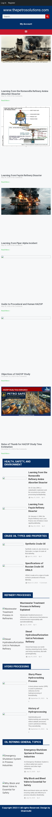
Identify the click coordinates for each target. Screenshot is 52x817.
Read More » (5, 100)
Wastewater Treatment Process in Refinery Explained (32, 606)
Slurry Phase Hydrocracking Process (36, 677)
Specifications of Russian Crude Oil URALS (34, 566)
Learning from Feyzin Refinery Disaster (21, 175)
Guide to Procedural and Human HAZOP (22, 304)
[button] (26, 31)
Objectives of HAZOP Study (15, 374)
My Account (26, 24)
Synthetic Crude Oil (35, 543)
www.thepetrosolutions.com (26, 10)
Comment (44, 583)
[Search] (47, 16)
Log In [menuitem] (3, 3)
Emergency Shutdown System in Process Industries (35, 753)
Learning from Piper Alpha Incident (19, 243)
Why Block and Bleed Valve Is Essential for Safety (35, 781)
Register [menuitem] (11, 3)
